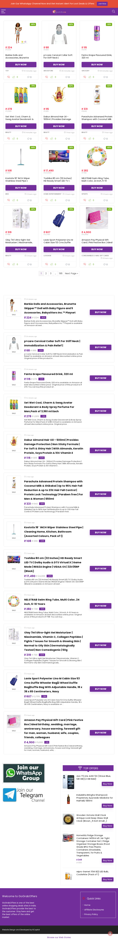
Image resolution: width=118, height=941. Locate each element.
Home (87, 905)
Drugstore (48, 71)
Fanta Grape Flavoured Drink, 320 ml (97, 56)
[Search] (113, 11)
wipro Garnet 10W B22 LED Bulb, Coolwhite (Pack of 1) (92, 873)
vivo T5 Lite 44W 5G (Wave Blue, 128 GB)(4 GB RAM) (93, 777)
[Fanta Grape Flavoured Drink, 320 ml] (97, 33)
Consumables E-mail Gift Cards (95, 255)
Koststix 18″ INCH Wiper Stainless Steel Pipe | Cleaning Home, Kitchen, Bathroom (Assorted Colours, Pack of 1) (53, 532)
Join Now (102, 3)
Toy (7, 71)
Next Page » (71, 273)
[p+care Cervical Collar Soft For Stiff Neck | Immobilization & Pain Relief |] (59, 33)
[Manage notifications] (110, 933)
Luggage (47, 255)
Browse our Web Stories (59, 937)
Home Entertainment (52, 194)
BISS (7, 194)
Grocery (85, 71)
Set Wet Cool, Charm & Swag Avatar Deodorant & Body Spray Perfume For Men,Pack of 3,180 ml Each (19, 120)
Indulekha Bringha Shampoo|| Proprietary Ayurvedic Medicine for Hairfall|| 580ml (94, 797)
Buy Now (21, 64)
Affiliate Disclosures (94, 909)
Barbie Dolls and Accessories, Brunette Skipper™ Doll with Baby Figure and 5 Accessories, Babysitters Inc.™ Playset (50, 308)
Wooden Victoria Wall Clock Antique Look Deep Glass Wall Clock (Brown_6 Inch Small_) (92, 818)
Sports (85, 194)
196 (60, 273)
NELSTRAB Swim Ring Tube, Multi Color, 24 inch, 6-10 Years (95, 181)
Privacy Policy (91, 914)
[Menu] (3, 11)
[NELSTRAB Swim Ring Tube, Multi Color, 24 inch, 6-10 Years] (97, 156)
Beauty (8, 132)
